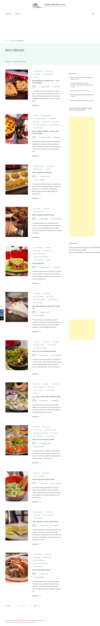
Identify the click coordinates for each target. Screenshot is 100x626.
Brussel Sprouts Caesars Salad (43, 479)
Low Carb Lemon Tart (76, 90)
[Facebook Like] (2, 315)
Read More (35, 105)
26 (19, 606)
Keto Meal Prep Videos (39, 253)
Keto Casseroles (37, 247)
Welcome (8, 14)
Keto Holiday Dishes (38, 296)
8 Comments (57, 86)
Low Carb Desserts (48, 74)
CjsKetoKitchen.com (54, 4)
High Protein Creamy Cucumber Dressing (81, 77)
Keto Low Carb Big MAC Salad (43, 439)
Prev (9, 606)
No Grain (35, 77)
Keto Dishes (36, 121)
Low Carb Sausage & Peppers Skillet (80, 94)
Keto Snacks (55, 121)
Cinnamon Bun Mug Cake (77, 100)
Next (35, 606)
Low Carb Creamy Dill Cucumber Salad (46, 397)
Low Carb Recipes (38, 127)
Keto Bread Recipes (46, 115)
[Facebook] (2, 311)
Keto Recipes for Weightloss (40, 256)
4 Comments (55, 400)
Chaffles (35, 115)
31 (32, 606)
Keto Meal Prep (47, 250)
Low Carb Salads (51, 344)
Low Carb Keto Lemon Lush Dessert (45, 522)
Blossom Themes (18, 622)
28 (25, 606)
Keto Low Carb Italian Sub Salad (44, 351)
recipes (35, 393)
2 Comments (57, 137)
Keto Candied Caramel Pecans (43, 215)
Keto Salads (55, 341)
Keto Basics (36, 384)
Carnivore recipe (37, 554)
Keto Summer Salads (38, 344)
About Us (18, 14)
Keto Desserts (49, 71)
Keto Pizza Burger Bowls (41, 570)
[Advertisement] (50, 28)
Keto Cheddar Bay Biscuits (42, 172)
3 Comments (57, 267)
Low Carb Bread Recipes (39, 124)
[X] (2, 318)
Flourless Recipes (38, 71)
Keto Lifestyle (36, 74)
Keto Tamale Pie (38, 263)
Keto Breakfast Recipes (39, 118)
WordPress (33, 622)
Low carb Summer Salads (39, 348)
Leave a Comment (39, 179)
